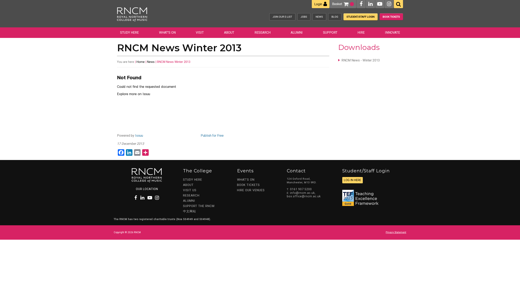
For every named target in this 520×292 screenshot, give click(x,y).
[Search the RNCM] (398, 4)
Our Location (147, 189)
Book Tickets (391, 16)
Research (263, 32)
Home (140, 62)
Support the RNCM (198, 206)
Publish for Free (212, 135)
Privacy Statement (396, 232)
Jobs (304, 16)
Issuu (139, 135)
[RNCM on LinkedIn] (370, 4)
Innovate (392, 32)
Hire (361, 32)
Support (330, 32)
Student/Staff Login (361, 16)
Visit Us (189, 190)
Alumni (297, 32)
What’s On (167, 32)
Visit (200, 32)
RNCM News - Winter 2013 (360, 60)
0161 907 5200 (301, 189)
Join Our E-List (282, 16)
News (319, 16)
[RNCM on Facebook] (361, 4)
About (229, 32)
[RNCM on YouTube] (379, 4)
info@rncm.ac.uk (302, 192)
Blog (335, 16)
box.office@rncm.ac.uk (304, 196)
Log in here (352, 180)
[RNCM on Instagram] (389, 4)
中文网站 (189, 211)
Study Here (129, 32)
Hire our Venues (251, 190)
